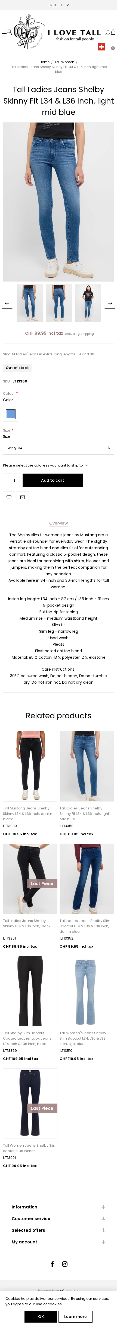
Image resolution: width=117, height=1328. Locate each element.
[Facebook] (52, 1264)
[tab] (58, 523)
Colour (9, 393)
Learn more (75, 1316)
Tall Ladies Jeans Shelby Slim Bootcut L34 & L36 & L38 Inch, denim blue (85, 926)
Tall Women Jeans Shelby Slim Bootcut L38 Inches (30, 1148)
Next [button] (109, 303)
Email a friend (23, 497)
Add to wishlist (9, 497)
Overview (58, 523)
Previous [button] (7, 303)
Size (7, 430)
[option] (29, 303)
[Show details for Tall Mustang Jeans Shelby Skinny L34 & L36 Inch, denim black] (30, 766)
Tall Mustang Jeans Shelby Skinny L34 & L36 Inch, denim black (27, 814)
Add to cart (52, 480)
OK (41, 1316)
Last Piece (42, 883)
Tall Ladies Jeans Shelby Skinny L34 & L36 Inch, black (27, 923)
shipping (87, 334)
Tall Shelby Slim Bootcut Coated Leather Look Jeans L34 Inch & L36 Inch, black (27, 1038)
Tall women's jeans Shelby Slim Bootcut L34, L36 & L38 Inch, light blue (83, 1038)
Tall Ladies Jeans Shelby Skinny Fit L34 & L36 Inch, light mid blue (84, 814)
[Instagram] (64, 1264)
